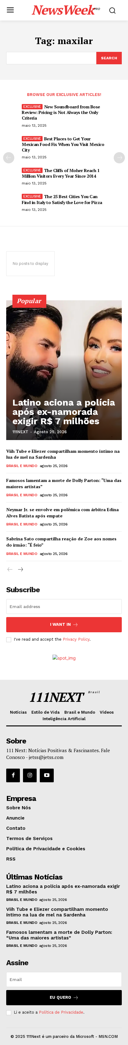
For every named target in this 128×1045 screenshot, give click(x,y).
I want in (60, 624)
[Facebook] (13, 775)
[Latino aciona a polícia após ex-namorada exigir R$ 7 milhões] (64, 370)
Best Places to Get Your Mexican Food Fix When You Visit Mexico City (63, 144)
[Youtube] (46, 775)
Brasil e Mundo (21, 466)
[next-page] (119, 157)
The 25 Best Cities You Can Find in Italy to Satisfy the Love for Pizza (62, 199)
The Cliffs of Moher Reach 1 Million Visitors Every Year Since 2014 (60, 173)
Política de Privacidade (61, 1012)
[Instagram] (30, 775)
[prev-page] (8, 157)
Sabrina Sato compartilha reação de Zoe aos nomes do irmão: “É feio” (61, 542)
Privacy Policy (76, 639)
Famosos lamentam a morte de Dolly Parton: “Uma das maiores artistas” (59, 935)
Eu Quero (60, 997)
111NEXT (20, 431)
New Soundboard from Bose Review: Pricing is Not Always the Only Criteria (61, 112)
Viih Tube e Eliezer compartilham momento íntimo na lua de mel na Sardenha (57, 912)
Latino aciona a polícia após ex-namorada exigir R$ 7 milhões (63, 411)
